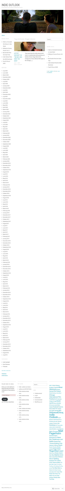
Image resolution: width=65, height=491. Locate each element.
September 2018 (7, 195)
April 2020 (5, 154)
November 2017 (6, 217)
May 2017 (5, 230)
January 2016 (6, 264)
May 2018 (5, 204)
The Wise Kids (56, 468)
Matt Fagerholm (56, 432)
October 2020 (6, 141)
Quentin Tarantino (53, 447)
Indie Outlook (11, 5)
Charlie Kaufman (52, 393)
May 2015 (5, 281)
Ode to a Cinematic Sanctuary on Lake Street (7, 44)
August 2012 (6, 352)
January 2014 (6, 316)
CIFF (56, 399)
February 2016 (6, 262)
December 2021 (6, 113)
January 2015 (6, 290)
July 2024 (5, 90)
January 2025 (6, 85)
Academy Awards (53, 387)
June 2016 (5, 253)
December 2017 (6, 215)
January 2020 (6, 161)
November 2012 (6, 346)
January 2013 (6, 342)
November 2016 (6, 243)
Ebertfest (59, 403)
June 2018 (5, 202)
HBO (59, 410)
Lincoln (57, 429)
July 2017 (5, 225)
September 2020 (7, 144)
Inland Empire (56, 419)
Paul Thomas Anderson (54, 442)
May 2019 (5, 178)
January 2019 (6, 187)
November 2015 (6, 268)
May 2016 (5, 255)
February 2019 (6, 185)
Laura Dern (58, 427)
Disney (55, 403)
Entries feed (37, 397)
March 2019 (6, 182)
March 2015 (6, 286)
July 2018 (5, 200)
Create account (38, 393)
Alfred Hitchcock (55, 388)
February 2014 (6, 314)
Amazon (58, 389)
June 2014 (5, 305)
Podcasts (5, 366)
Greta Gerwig (55, 410)
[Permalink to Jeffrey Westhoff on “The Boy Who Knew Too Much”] (29, 47)
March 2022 (6, 109)
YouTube (51, 479)
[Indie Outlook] (32, 22)
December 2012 (6, 344)
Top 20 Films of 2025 (53, 67)
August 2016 (6, 249)
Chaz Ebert (59, 393)
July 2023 (5, 96)
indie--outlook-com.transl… (25, 387)
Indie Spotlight (6, 362)
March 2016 (6, 260)
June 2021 (5, 124)
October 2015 (6, 271)
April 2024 (5, 92)
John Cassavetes (58, 425)
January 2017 (6, 238)
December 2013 (6, 318)
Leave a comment (18, 64)
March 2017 (6, 234)
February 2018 (6, 210)
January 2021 (6, 135)
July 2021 (5, 122)
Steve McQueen (59, 457)
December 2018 (6, 189)
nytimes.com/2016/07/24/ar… (25, 389)
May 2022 (5, 105)
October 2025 (6, 79)
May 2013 (5, 333)
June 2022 (5, 103)
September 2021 (7, 118)
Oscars (56, 441)
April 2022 (5, 107)
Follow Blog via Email (8, 384)
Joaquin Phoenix (53, 423)
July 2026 (5, 70)
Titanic (56, 470)
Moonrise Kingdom (53, 435)
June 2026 (5, 73)
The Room (51, 466)
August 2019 (6, 172)
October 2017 (6, 219)
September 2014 (7, 299)
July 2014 (5, 303)
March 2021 (6, 131)
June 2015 (5, 279)
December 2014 (6, 292)
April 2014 (5, 309)
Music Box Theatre (55, 438)
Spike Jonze (52, 453)
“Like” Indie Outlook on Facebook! (53, 72)
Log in (36, 395)
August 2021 (6, 120)
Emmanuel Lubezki (53, 405)
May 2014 (5, 307)
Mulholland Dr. (53, 437)
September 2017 (7, 221)
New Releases (41, 42)
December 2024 (6, 88)
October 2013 (6, 322)
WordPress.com (38, 402)
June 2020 (5, 150)
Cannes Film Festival (55, 391)
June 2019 (5, 176)
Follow (4, 399)
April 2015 (5, 283)
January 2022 (6, 111)
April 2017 (5, 232)
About (3, 35)
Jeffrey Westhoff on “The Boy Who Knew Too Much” (18, 57)
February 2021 (6, 133)
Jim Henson (58, 421)
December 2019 (6, 163)
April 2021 (5, 128)
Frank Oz (60, 407)
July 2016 (5, 251)
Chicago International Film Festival (55, 397)
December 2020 (6, 137)
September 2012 (7, 350)
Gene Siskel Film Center (55, 408)
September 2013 (7, 324)
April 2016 (5, 258)
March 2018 (6, 208)
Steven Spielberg (54, 458)
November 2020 (6, 139)
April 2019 (5, 180)
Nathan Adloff (60, 439)
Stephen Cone (58, 455)
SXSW (50, 462)
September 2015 (7, 273)
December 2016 (6, 240)
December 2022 (6, 98)
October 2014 (6, 296)
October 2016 (6, 245)
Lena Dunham (52, 429)
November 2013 (6, 320)
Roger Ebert (56, 449)
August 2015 (6, 275)
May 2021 (5, 126)
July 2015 (5, 277)
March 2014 (6, 311)
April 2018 (5, 206)
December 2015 (6, 266)
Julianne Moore (52, 427)
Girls (50, 410)
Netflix (51, 441)
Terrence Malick (56, 462)
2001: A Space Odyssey (54, 385)
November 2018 (6, 191)
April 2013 (5, 335)
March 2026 (6, 75)
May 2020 (5, 152)
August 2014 (6, 301)
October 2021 (6, 116)
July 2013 (5, 329)
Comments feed (38, 399)
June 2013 (5, 331)
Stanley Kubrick (59, 453)
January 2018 (6, 212)
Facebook (55, 407)
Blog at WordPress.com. (7, 487)
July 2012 (5, 355)
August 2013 (6, 327)
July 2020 (5, 148)
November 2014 (6, 294)
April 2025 (5, 83)
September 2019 (7, 169)
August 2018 (6, 197)
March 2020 (6, 156)
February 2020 (6, 159)
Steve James (52, 456)
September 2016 (7, 247)
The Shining (56, 466)
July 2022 (5, 101)
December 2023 (6, 94)
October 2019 (6, 167)
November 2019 (6, 165)
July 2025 (5, 81)
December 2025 (6, 77)
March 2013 (6, 337)
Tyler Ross (55, 475)
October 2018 (6, 193)
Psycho (60, 445)
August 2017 (6, 223)
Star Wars (51, 455)
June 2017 (5, 228)
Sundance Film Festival (55, 460)
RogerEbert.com (56, 450)
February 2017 (6, 236)
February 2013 (6, 339)
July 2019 (5, 174)
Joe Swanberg (54, 424)
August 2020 (6, 146)
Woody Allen (57, 477)
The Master (59, 464)
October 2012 (6, 348)
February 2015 (6, 288)
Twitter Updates (6, 370)
